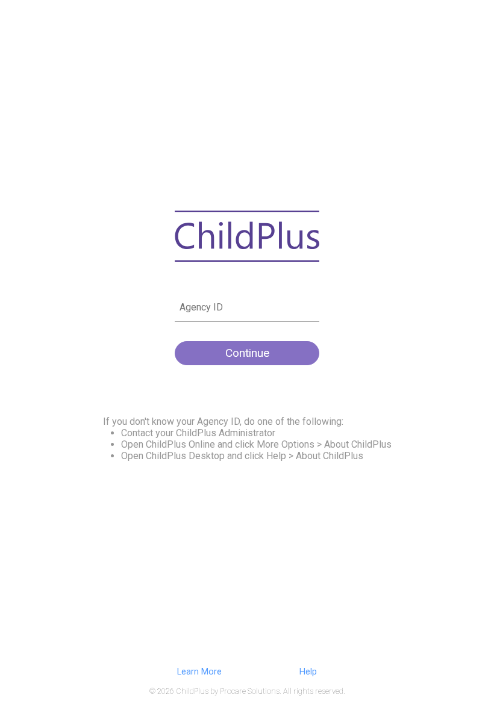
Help (308, 672)
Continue (247, 353)
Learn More (199, 672)
